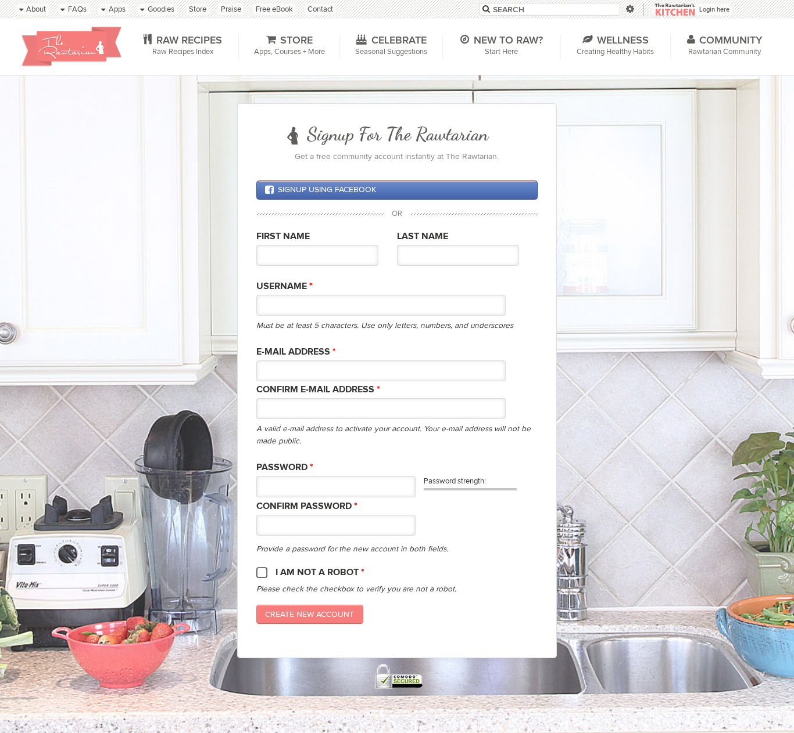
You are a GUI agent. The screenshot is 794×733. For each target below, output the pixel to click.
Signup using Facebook (327, 189)
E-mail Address (296, 352)
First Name (283, 236)
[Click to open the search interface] (629, 9)
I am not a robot (320, 572)
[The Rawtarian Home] (71, 46)
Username (284, 286)
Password (284, 467)
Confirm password (306, 506)
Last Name (422, 236)
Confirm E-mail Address (318, 389)
